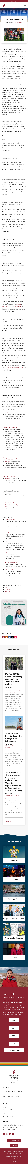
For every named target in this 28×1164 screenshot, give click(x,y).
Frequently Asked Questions (14, 919)
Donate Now (13, 1)
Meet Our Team (14, 899)
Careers (14, 957)
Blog (20, 22)
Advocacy (16, 22)
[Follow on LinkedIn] (10, 1134)
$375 (14, 1028)
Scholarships (8, 746)
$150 (14, 1036)
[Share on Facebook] (9, 637)
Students (7, 747)
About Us (14, 860)
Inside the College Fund (11, 689)
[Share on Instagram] (15, 637)
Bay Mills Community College (12, 795)
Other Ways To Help (14, 1050)
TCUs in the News (15, 797)
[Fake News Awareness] (14, 624)
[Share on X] (12, 637)
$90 (14, 1043)
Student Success (14, 25)
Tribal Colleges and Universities (13, 798)
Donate (14, 1145)
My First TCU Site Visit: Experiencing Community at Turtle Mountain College (13, 679)
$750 (14, 1020)
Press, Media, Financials (14, 938)
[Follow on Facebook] (4, 1134)
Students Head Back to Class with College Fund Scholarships (13, 737)
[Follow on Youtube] (13, 1134)
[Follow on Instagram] (7, 1134)
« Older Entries (10, 822)
